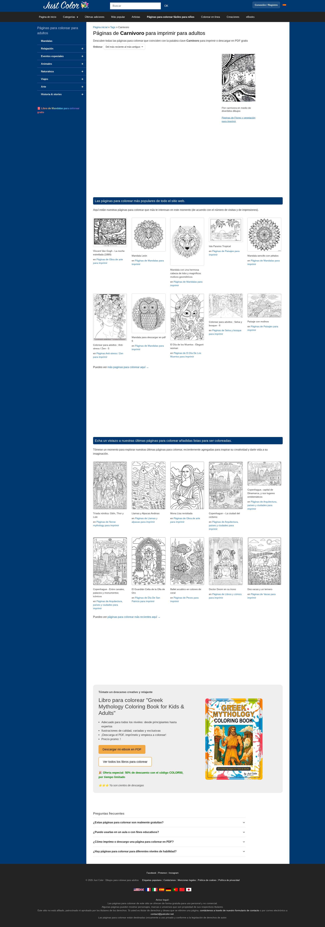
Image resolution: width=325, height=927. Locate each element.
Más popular (118, 16)
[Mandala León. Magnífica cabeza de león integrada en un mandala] (149, 250)
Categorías (69, 16)
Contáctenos (170, 880)
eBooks (250, 16)
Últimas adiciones (94, 16)
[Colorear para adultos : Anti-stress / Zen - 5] (110, 339)
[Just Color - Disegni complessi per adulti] (154, 889)
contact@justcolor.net (162, 914)
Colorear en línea (210, 16)
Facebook (152, 873)
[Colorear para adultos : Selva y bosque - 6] (226, 316)
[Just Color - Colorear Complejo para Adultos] (161, 889)
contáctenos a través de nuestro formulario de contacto (229, 910)
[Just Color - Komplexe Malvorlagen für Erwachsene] (168, 889)
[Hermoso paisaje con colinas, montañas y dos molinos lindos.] (264, 316)
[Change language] (284, 5)
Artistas (136, 16)
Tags (112, 27)
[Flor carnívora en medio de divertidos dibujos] (239, 101)
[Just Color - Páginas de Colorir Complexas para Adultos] (175, 889)
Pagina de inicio (47, 16)
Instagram (174, 873)
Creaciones (233, 16)
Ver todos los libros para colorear (125, 761)
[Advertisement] (127, 81)
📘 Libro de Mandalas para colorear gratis (58, 110)
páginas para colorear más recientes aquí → (133, 616)
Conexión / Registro (266, 5)
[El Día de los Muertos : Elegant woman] (187, 339)
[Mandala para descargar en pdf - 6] (149, 332)
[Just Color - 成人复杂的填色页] (182, 889)
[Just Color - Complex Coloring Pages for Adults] (139, 889)
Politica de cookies (207, 880)
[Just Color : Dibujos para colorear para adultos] (66, 4)
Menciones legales (187, 880)
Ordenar (97, 46)
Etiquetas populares (152, 880)
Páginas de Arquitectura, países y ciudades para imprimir (224, 525)
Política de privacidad (229, 880)
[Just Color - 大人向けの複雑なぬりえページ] (188, 889)
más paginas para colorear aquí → (128, 367)
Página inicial (100, 27)
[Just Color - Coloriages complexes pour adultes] (148, 889)
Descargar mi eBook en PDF (122, 749)
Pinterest (163, 873)
